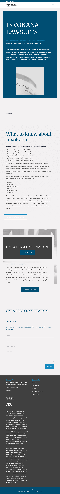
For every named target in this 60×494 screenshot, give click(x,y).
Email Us (8, 390)
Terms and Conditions (37, 391)
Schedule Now (27, 252)
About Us (34, 382)
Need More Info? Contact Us (15, 217)
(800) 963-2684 (10, 1)
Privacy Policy (35, 394)
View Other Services (30, 289)
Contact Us (34, 388)
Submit (49, 366)
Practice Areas (35, 385)
